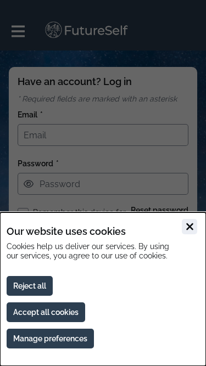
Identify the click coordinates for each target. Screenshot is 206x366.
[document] (103, 289)
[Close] (189, 226)
